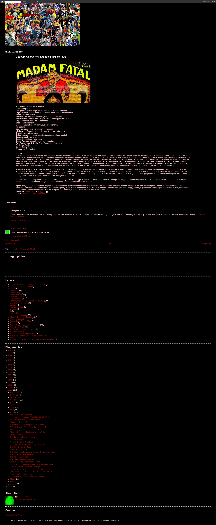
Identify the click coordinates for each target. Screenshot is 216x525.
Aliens (12, 289)
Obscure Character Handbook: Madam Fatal (27, 432)
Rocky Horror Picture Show (21, 321)
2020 (10, 363)
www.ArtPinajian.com (19, 217)
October (13, 397)
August (13, 402)
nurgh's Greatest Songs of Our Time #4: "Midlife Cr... (30, 417)
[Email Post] (46, 192)
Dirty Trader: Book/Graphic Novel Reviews (27, 301)
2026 (10, 350)
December (14, 392)
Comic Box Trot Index (18, 449)
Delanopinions (16, 299)
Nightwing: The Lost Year (20, 422)
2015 (10, 373)
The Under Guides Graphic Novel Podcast (27, 335)
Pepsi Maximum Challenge (21, 319)
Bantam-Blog (15, 293)
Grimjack (13, 305)
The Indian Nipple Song (19, 457)
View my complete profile (25, 500)
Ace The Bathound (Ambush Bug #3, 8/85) (27, 444)
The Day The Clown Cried (20, 447)
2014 (10, 375)
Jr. (11, 311)
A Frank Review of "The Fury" (22, 442)
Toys (12, 337)
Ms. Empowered (16, 435)
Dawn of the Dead (17, 297)
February (14, 482)
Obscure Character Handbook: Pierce (25, 462)
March (13, 479)
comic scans (200, 215)
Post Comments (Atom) (25, 249)
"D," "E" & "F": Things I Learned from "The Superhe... (31, 469)
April (12, 412)
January (13, 484)
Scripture (13, 323)
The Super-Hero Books (19, 331)
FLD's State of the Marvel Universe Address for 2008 (31, 477)
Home (108, 244)
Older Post (206, 244)
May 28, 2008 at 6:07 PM (20, 220)
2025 (10, 353)
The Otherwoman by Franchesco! (23, 459)
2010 (10, 385)
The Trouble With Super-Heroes (22, 333)
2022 (10, 358)
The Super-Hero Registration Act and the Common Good (32, 452)
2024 (10, 355)
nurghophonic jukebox (19, 315)
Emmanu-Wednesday (18, 303)
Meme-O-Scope (16, 313)
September (14, 400)
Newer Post (10, 244)
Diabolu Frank (16, 228)
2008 (10, 390)
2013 (10, 378)
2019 (10, 365)
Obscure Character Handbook (34, 194)
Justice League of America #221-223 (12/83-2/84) (29, 430)
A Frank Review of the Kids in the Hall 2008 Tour (29, 427)
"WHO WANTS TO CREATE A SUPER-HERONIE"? (31, 472)
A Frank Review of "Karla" (20, 440)
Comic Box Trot (16, 295)
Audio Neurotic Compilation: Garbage (25, 467)
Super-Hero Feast (17, 327)
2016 (10, 370)
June (12, 407)
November (14, 395)
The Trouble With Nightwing (21, 415)
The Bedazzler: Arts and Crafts (22, 329)
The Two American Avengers (21, 454)
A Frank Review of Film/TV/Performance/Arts (28, 285)
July (12, 405)
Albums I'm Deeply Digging (21, 474)
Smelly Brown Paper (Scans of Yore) (24, 325)
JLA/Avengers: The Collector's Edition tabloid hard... (30, 420)
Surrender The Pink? (13, 515)
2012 (10, 380)
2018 (10, 368)
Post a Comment (12, 240)
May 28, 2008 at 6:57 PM (20, 236)
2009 (10, 387)
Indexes (13, 309)
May (12, 410)
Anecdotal (14, 291)
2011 (10, 382)
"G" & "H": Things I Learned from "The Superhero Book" (32, 464)
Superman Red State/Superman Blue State (27, 425)
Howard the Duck (17, 307)
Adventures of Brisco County (21, 287)
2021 (10, 360)
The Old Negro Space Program (22, 437)
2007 (10, 487)
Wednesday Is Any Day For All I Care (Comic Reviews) (32, 339)
